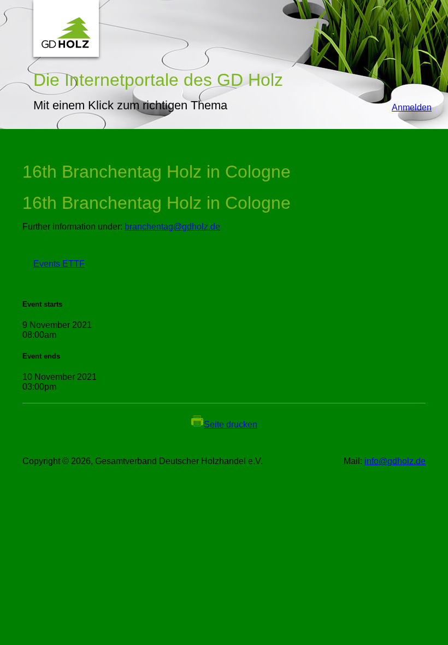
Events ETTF (53, 263)
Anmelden (406, 107)
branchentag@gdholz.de (172, 226)
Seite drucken (230, 424)
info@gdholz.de (395, 461)
